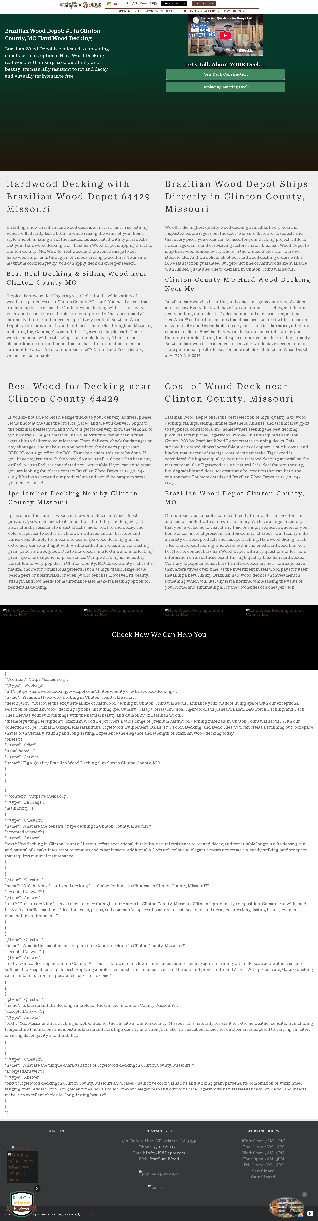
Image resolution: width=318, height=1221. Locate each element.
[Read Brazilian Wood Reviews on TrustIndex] (22, 1156)
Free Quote (204, 3)
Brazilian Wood (164, 1159)
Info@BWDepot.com (165, 1153)
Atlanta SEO (87, 1214)
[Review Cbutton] (21, 1204)
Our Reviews (174, 3)
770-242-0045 (166, 1147)
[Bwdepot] (286, 1207)
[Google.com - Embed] (54, 1163)
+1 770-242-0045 (141, 3)
